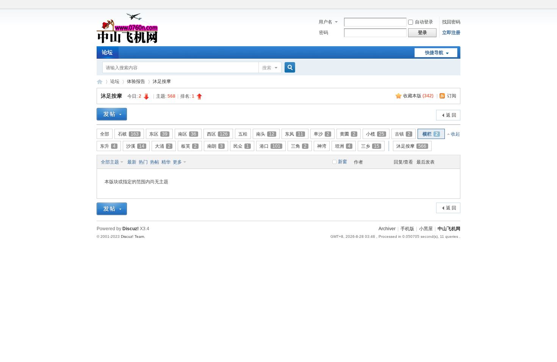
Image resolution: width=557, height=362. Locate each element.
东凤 (294, 134)
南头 (265, 134)
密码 (323, 32)
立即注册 (451, 32)
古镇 (402, 134)
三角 (299, 146)
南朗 (215, 146)
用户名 (325, 22)
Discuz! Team (132, 236)
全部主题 (110, 162)
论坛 (107, 52)
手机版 (407, 228)
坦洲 (342, 146)
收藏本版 (418, 95)
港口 (270, 146)
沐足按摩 (162, 81)
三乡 (370, 146)
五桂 (242, 134)
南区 (187, 134)
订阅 (451, 95)
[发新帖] (112, 114)
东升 (108, 146)
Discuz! (130, 228)
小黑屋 (426, 228)
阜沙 (321, 134)
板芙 (189, 146)
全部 (104, 134)
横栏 (430, 134)
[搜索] (289, 67)
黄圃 (347, 134)
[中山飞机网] (127, 41)
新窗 (342, 161)
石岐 (128, 134)
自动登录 (424, 22)
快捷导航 (434, 52)
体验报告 (136, 81)
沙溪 (135, 146)
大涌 (163, 146)
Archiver (387, 228)
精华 (166, 162)
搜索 (266, 67)
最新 (131, 162)
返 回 (451, 115)
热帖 (154, 162)
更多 (177, 162)
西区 (217, 134)
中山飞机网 (100, 81)
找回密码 (451, 22)
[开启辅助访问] (458, 5)
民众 (241, 146)
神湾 (321, 146)
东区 (158, 134)
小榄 (375, 134)
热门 (143, 162)
